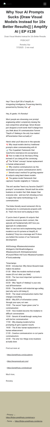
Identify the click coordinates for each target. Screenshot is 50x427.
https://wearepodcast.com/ (17, 361)
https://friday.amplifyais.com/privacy (20, 417)
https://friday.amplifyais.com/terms (28, 421)
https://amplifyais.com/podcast (19, 368)
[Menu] (44, 4)
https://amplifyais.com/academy (20, 355)
